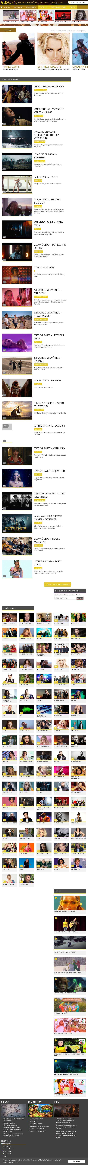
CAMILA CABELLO (42, 731)
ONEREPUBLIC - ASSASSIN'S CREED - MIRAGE (49, 110)
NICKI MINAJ (6, 685)
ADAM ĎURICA (58, 715)
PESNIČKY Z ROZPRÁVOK (75, 777)
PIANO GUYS (11, 67)
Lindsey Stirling (39, 410)
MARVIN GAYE (58, 823)
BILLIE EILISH (24, 792)
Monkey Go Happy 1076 (37, 1131)
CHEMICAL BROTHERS (10, 823)
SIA (4, 715)
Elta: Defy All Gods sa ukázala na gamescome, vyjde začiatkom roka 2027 (66, 1127)
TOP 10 (72, 7)
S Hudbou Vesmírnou (41, 296)
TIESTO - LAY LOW (44, 267)
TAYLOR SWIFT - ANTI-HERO (49, 448)
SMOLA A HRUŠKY (77, 807)
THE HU (22, 807)
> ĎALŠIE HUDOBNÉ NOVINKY (57, 584)
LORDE (22, 746)
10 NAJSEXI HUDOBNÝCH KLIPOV (64, 911)
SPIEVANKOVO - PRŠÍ (60, 1013)
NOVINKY (7, 7)
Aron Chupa (38, 429)
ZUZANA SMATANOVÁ (78, 853)
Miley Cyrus (38, 180)
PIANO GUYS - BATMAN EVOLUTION (65, 952)
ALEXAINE (40, 792)
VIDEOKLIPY (18, 7)
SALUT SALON (58, 807)
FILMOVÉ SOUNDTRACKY (42, 716)
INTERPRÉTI (31, 7)
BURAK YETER (24, 823)
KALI (55, 792)
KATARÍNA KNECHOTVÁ (78, 838)
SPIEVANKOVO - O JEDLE (62, 1095)
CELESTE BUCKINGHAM (7, 700)
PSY (38, 685)
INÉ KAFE (5, 838)
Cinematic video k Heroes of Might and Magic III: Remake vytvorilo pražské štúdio (65, 1121)
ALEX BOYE (40, 669)
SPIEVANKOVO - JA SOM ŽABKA (64, 1033)
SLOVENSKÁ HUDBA (58, 7)
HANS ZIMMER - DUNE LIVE (49, 86)
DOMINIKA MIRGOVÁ (26, 669)
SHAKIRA (57, 731)
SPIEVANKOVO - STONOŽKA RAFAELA (65, 932)
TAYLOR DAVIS (24, 685)
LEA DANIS (40, 869)
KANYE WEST (41, 823)
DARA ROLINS (75, 715)
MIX (21, 715)
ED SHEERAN (75, 869)
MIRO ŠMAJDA (41, 777)
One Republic (39, 116)
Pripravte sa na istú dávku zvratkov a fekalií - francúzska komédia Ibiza (12, 1129)
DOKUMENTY (44, 2)
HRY (54, 2)
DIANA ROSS (7, 807)
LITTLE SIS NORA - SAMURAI (49, 425)
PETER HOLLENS (25, 623)
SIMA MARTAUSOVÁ (26, 761)
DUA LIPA (5, 761)
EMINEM (56, 761)
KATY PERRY (75, 623)
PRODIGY (6, 853)
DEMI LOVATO (24, 884)
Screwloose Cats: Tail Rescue (39, 1126)
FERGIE (73, 700)
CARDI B (56, 869)
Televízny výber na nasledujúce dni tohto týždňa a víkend (13, 1135)
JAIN (21, 869)
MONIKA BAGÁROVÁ (60, 853)
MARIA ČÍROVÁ (7, 777)
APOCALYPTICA (7, 669)
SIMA (38, 838)
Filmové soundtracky (41, 90)
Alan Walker (38, 523)
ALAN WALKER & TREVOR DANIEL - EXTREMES (48, 517)
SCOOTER (6, 638)
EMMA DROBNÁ (59, 777)
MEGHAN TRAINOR (43, 746)
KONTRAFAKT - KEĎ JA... (62, 21)
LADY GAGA (23, 700)
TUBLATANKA (58, 638)
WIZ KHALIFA (75, 823)
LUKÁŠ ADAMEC (76, 761)
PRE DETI (43, 7)
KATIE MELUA (75, 638)
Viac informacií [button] (14, 1162)
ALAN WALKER (7, 792)
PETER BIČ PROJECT (60, 685)
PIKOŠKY (21, 2)
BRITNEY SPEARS (53, 67)
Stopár (5, 1156)
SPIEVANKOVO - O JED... (45, 21)
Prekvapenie (7, 1146)
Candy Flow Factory (36, 1124)
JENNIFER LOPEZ (25, 638)
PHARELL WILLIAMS (60, 746)
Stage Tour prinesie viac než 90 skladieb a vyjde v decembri (66, 1132)
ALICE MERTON (25, 731)
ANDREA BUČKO (25, 777)
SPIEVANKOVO (7, 654)
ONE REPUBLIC (59, 700)
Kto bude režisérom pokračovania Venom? (10, 1124)
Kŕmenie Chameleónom (10, 1149)
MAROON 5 (57, 654)
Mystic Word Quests (36, 1119)
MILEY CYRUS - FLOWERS (47, 380)
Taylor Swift (38, 342)
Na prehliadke (7, 1154)
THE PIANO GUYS (59, 623)
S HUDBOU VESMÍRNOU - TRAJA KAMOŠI (48, 314)
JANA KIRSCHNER (42, 853)
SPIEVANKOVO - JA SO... (28, 21)
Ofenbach (37, 229)
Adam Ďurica (38, 251)
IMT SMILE (40, 638)
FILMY (60, 2)
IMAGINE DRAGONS (26, 654)
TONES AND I (24, 853)
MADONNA (6, 869)
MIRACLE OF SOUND (43, 623)
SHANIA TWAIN (75, 792)
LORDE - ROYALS (77, 21)
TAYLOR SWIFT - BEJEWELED (49, 470)
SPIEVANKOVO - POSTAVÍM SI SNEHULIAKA (67, 972)
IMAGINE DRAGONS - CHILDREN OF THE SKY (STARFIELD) (46, 135)
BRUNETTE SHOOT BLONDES (43, 808)
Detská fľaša (7, 1151)
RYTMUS (39, 700)
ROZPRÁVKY (32, 2)
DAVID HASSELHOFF (60, 838)
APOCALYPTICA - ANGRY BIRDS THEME (66, 1074)
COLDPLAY (74, 746)
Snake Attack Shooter (37, 1128)
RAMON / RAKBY (25, 838)
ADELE (5, 731)
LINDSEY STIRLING (8, 623)
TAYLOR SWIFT (75, 669)
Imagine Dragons (40, 141)
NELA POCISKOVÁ (8, 884)
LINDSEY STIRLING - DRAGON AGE (65, 993)
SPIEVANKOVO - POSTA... (11, 21)
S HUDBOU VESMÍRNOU (41, 654)
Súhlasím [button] (76, 1161)
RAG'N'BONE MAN (42, 761)
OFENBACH (75, 731)
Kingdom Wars (34, 1121)
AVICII (73, 685)
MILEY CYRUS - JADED (46, 176)
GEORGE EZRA (7, 746)
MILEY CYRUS (75, 654)
